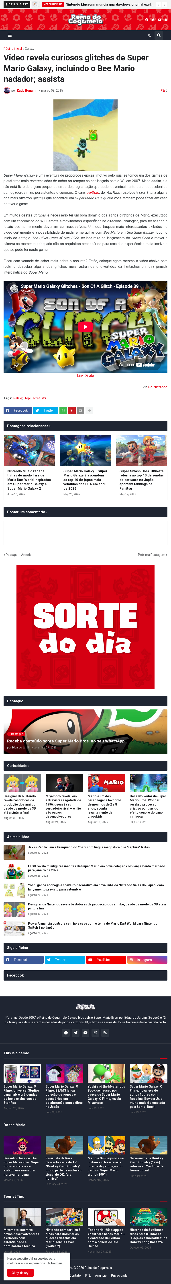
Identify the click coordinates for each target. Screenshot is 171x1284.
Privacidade (119, 1275)
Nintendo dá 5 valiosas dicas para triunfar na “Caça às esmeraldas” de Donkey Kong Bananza (148, 1236)
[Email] (80, 410)
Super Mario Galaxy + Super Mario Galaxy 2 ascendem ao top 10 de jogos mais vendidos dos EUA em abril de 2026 (85, 480)
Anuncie (101, 1275)
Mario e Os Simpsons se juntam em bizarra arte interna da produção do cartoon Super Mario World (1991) (106, 1166)
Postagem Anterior (19, 554)
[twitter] (153, 20)
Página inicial (13, 48)
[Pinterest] (72, 410)
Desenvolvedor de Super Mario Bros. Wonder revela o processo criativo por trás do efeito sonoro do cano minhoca (148, 806)
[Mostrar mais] (89, 410)
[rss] (166, 20)
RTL (88, 1275)
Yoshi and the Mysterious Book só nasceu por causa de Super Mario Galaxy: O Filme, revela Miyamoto (106, 1095)
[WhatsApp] (63, 410)
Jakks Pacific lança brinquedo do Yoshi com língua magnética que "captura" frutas (89, 847)
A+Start (93, 192)
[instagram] (95, 1033)
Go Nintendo (157, 387)
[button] (158, 4)
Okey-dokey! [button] (20, 1273)
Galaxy (29, 48)
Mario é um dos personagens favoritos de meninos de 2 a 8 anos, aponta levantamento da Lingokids (105, 806)
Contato (75, 1275)
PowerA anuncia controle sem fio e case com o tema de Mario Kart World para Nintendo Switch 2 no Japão (92, 925)
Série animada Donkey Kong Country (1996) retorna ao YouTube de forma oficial (146, 1164)
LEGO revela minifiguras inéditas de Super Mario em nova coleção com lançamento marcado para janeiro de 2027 (96, 868)
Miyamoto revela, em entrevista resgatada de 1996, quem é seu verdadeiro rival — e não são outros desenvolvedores (63, 806)
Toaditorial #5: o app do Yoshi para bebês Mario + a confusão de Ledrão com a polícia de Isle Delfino (106, 1238)
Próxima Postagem (151, 554)
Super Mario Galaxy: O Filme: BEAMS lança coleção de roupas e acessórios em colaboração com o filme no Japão (64, 1097)
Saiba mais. (55, 1263)
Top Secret (32, 398)
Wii (44, 398)
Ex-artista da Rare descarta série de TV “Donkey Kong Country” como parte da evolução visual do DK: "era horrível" (63, 1168)
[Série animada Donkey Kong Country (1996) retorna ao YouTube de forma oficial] (148, 1145)
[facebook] (146, 20)
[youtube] (159, 20)
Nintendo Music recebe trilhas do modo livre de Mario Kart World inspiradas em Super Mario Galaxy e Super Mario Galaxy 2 (29, 480)
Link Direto (85, 375)
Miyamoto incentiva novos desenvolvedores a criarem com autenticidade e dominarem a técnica (21, 1238)
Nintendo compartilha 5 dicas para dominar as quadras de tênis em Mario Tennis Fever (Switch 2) (63, 1238)
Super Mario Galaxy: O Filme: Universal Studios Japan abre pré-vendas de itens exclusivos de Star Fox (22, 1095)
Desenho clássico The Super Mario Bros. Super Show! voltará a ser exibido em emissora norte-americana (22, 1166)
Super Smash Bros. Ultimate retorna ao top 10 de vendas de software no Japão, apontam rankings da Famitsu (142, 480)
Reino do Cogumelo (98, 1268)
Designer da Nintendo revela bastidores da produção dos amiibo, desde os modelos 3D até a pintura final (106, 4)
